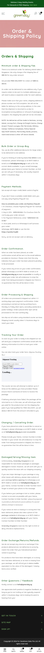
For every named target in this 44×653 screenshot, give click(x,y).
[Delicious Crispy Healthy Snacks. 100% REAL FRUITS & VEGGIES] (22, 2)
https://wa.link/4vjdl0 (10, 232)
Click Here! (33, 5)
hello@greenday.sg (17, 163)
